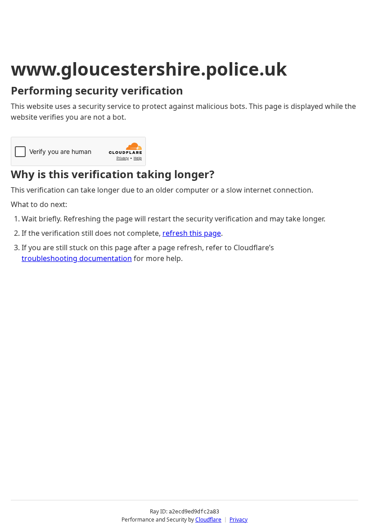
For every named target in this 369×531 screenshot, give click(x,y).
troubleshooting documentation (77, 258)
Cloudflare (208, 519)
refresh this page (191, 233)
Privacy (239, 519)
